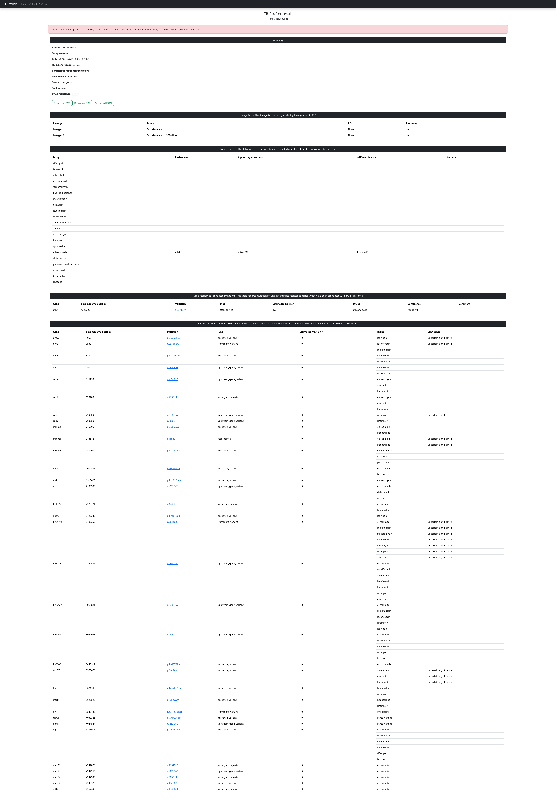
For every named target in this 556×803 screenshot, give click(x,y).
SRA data (44, 4)
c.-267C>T (172, 486)
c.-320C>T (172, 420)
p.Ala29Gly (173, 700)
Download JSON (103, 103)
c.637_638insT (174, 711)
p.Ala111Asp (173, 450)
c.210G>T (172, 397)
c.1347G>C (173, 789)
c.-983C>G (172, 771)
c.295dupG (173, 343)
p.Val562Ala (173, 426)
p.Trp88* (172, 438)
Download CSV (62, 103)
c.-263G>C (172, 723)
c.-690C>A (172, 605)
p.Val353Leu (173, 337)
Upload (33, 4)
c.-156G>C (172, 379)
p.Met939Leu (174, 783)
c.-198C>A (172, 415)
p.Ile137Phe (173, 664)
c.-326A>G (172, 367)
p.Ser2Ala (172, 670)
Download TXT (82, 103)
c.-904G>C (172, 634)
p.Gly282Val (173, 729)
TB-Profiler (9, 4)
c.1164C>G (173, 765)
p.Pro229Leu (174, 480)
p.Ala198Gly (173, 355)
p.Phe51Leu (173, 515)
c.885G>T (172, 777)
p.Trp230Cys (173, 468)
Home (23, 4)
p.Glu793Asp (174, 717)
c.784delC (172, 521)
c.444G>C (172, 504)
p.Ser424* (180, 309)
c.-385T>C (172, 563)
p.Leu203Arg (174, 688)
